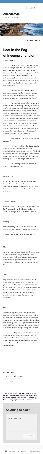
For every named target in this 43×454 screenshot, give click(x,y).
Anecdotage (11, 14)
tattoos (23, 398)
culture (16, 395)
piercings (33, 395)
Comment (29, 436)
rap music (6, 398)
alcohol (11, 395)
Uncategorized (24, 393)
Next (37, 40)
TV (27, 398)
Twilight (31, 398)
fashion (22, 395)
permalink (29, 400)
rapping (13, 398)
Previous (29, 40)
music (28, 395)
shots (18, 398)
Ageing (5, 395)
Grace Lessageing (9, 400)
